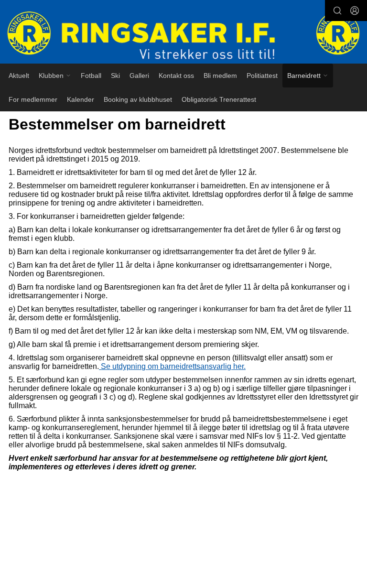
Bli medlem (220, 75)
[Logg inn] (354, 10)
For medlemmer (33, 99)
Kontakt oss (176, 75)
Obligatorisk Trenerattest (219, 99)
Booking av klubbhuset (138, 99)
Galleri (139, 75)
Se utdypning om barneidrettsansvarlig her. (172, 366)
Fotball (91, 75)
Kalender (80, 99)
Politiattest (262, 75)
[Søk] (337, 10)
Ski (115, 75)
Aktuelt (19, 75)
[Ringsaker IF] (183, 32)
